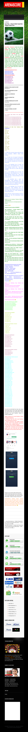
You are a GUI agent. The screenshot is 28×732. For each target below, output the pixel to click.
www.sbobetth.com (8, 402)
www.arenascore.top (18, 278)
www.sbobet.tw (7, 359)
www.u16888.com (8, 367)
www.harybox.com (8, 376)
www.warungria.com (8, 373)
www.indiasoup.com (8, 382)
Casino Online (11, 607)
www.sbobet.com (8, 358)
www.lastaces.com (8, 316)
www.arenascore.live (9, 71)
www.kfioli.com (7, 315)
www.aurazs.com (8, 313)
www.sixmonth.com (8, 385)
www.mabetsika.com (9, 76)
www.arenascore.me (9, 72)
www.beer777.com (8, 390)
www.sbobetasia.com (9, 360)
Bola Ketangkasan (12, 605)
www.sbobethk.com (8, 397)
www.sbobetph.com (8, 401)
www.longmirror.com (8, 384)
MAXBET (14, 53)
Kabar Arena (11, 609)
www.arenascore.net (9, 278)
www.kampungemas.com (9, 372)
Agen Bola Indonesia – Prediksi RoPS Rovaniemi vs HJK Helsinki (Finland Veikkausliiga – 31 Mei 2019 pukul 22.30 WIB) (14, 526)
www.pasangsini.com (9, 369)
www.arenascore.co (18, 276)
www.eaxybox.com (8, 375)
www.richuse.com (8, 380)
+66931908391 (13, 679)
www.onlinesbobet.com (9, 362)
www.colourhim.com (8, 377)
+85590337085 (13, 680)
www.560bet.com (8, 363)
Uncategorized (11, 615)
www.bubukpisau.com (9, 77)
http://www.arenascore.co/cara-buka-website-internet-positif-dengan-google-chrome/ (14, 293)
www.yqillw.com (8, 321)
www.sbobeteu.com (8, 403)
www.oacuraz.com (8, 317)
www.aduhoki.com (8, 368)
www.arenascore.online (9, 73)
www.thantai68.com (8, 406)
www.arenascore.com (16, 275)
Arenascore (12, 47)
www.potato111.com (8, 393)
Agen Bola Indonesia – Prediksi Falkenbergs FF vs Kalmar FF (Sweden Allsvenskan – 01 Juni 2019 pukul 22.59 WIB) (14, 522)
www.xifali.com (7, 320)
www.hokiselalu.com (8, 404)
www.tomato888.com (9, 395)
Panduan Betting (12, 611)
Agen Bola (10, 603)
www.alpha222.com (8, 391)
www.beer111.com (8, 389)
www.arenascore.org (9, 279)
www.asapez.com (8, 386)
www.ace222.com (8, 388)
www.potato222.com (8, 394)
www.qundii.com (8, 319)
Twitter (6, 694)
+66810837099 (12, 681)
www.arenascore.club (9, 304)
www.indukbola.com (8, 371)
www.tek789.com (8, 364)
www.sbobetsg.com (8, 398)
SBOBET (6, 49)
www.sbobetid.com (8, 399)
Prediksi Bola (11, 613)
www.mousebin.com (8, 381)
